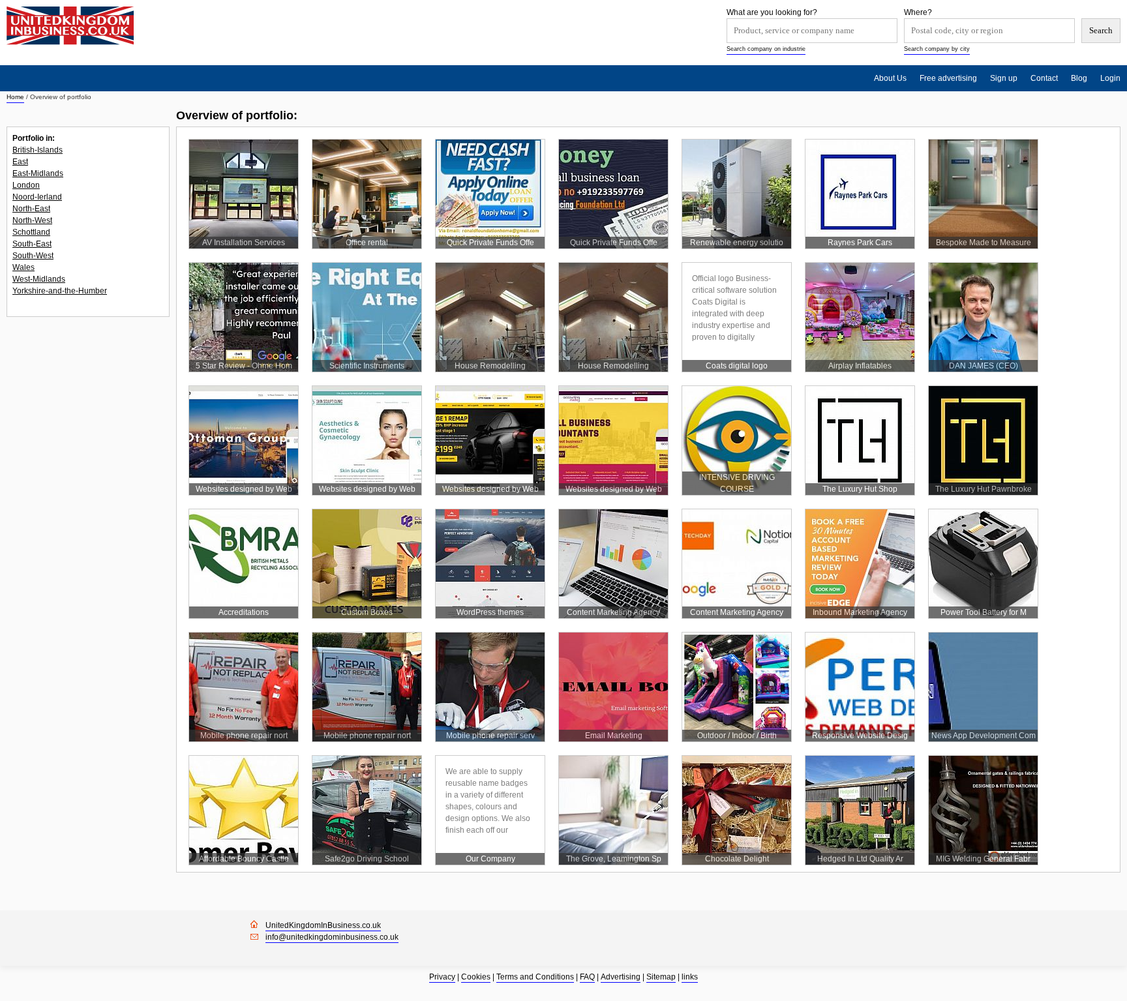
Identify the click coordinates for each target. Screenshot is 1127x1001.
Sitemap (661, 976)
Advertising (620, 976)
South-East (32, 243)
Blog (1079, 78)
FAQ (587, 976)
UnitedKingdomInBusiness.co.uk (323, 925)
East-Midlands (37, 173)
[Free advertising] (70, 26)
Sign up (1003, 78)
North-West (32, 220)
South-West (32, 255)
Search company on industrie (766, 49)
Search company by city (937, 49)
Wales (23, 267)
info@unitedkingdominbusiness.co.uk (331, 937)
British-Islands (37, 150)
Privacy (442, 976)
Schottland (31, 232)
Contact (1044, 78)
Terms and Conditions (535, 976)
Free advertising (948, 78)
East (20, 161)
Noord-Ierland (37, 197)
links (690, 976)
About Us (890, 78)
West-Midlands (38, 279)
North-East (31, 208)
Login (1110, 78)
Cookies (475, 976)
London (26, 185)
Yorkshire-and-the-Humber (59, 290)
